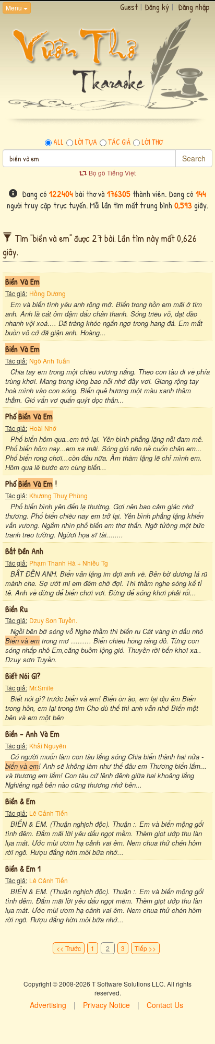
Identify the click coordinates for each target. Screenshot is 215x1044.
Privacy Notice (106, 1005)
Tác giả (119, 142)
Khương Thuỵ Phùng (58, 495)
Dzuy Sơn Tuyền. (53, 620)
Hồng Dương (47, 293)
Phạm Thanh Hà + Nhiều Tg (68, 562)
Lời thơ (152, 142)
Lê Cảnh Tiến (48, 812)
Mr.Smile (41, 687)
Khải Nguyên (47, 745)
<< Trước (68, 948)
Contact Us (165, 1005)
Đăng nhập (194, 7)
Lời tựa (86, 142)
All (58, 142)
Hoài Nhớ (42, 428)
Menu (14, 7)
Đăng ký (157, 7)
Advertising (48, 1005)
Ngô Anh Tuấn (49, 360)
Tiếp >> (145, 948)
